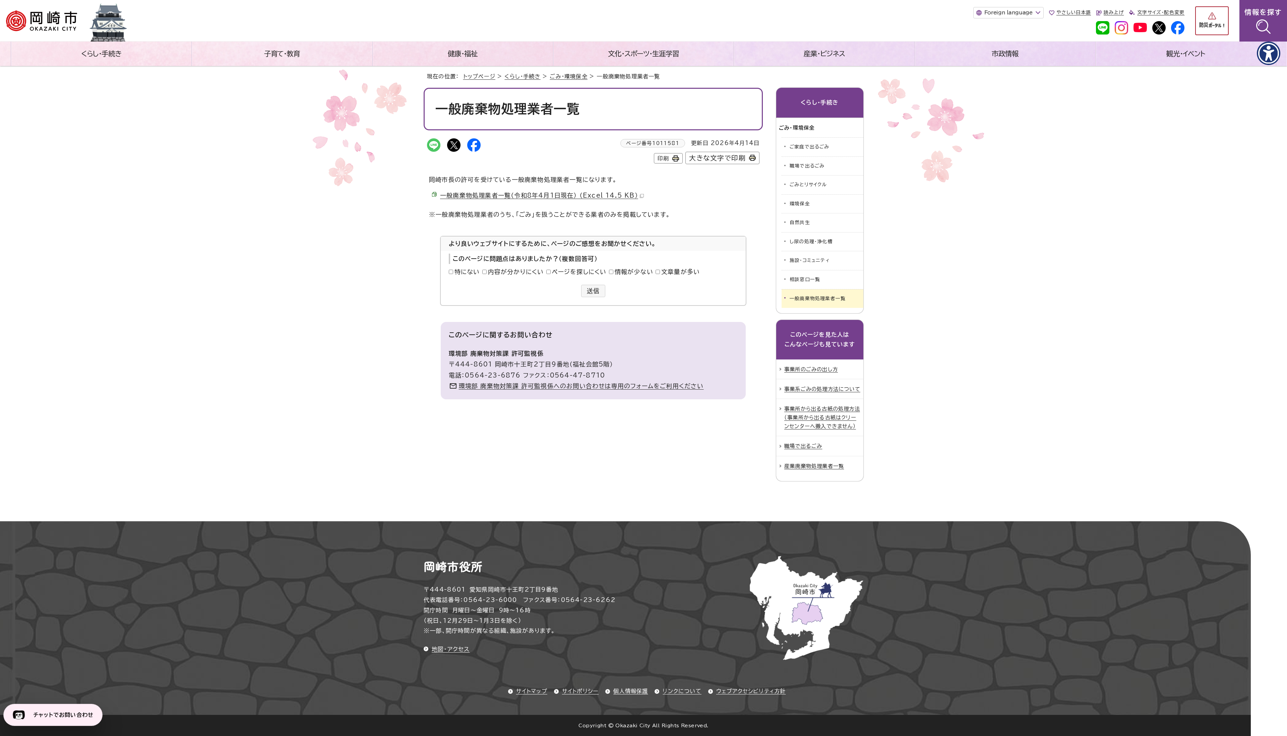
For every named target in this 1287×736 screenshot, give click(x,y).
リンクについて (682, 691)
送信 (593, 291)
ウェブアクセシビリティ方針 (751, 691)
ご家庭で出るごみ (810, 146)
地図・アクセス (451, 649)
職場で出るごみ (807, 165)
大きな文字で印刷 (717, 158)
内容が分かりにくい (516, 272)
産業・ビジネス (824, 53)
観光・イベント (1185, 53)
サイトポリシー (580, 691)
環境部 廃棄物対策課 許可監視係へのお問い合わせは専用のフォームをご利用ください (581, 386)
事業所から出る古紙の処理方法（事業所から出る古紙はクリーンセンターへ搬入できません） (822, 417)
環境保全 (800, 203)
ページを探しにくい (579, 272)
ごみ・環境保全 (568, 76)
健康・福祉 (463, 53)
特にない (467, 272)
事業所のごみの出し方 (811, 369)
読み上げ (1114, 12)
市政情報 (1005, 53)
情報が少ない (634, 272)
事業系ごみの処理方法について (822, 389)
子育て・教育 (282, 53)
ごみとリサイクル (808, 184)
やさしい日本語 (1073, 12)
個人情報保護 (630, 691)
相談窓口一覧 (805, 279)
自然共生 (800, 222)
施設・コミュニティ (810, 260)
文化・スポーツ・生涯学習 (643, 53)
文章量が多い (680, 272)
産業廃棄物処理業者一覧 (814, 466)
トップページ (479, 76)
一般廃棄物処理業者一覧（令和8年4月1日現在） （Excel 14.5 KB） (539, 195)
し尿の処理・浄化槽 (811, 241)
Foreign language (1008, 12)
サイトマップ (531, 691)
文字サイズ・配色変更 (1160, 12)
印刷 (663, 158)
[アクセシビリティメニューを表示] (1268, 53)
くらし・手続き (101, 53)
